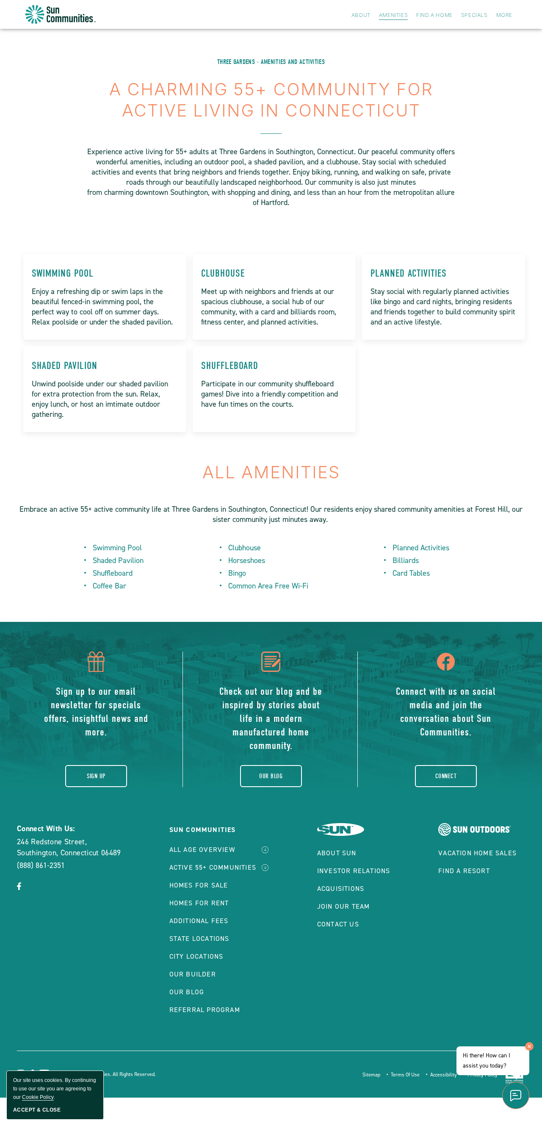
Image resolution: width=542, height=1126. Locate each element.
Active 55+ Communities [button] (212, 867)
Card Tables (411, 573)
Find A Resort (464, 870)
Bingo (237, 573)
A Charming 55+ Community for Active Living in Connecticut (271, 100)
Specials (474, 15)
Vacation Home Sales (477, 853)
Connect (445, 776)
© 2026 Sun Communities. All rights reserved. (105, 1074)
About (361, 15)
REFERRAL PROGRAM (204, 1009)
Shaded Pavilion (64, 366)
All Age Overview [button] (202, 849)
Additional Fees (199, 920)
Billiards (406, 560)
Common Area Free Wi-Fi (268, 586)
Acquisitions (340, 888)
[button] (19, 887)
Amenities (393, 15)
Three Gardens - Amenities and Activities (271, 62)
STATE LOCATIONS (199, 938)
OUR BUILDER (192, 974)
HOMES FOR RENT (199, 903)
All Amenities (271, 472)
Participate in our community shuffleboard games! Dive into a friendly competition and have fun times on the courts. (269, 394)
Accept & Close (37, 1110)
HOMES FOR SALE (198, 885)
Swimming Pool (63, 273)
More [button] (504, 15)
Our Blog (270, 776)
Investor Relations (353, 870)
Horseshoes (246, 560)
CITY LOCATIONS (196, 956)
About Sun (337, 853)
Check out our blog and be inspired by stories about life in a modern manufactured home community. (270, 718)
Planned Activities (409, 273)
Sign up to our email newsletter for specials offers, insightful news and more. (96, 711)
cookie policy (38, 1097)
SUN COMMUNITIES (202, 829)
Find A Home (434, 15)
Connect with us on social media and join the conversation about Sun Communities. (446, 711)
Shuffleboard (229, 366)
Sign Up (96, 776)
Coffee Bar (109, 586)
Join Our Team (343, 906)
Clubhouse (223, 273)
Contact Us (338, 924)
